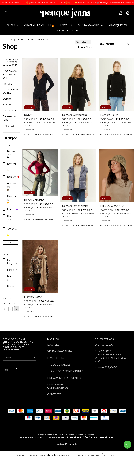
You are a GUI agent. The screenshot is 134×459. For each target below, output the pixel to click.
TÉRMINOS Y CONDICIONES (65, 371)
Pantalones (9, 110)
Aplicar (16, 308)
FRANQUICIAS (118, 25)
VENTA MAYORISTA (90, 25)
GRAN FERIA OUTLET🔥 (39, 25)
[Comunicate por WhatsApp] (127, 445)
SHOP (11, 25)
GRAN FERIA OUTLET (11, 91)
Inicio (5, 39)
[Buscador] (6, 13)
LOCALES (66, 25)
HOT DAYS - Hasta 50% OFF (10, 74)
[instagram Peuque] (6, 370)
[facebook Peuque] (16, 370)
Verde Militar (81, 42)
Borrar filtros (85, 47)
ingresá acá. (74, 437)
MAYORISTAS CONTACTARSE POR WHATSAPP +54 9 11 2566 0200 (110, 356)
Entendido (109, 455)
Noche (7, 104)
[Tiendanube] (67, 444)
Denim (7, 98)
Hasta (10, 304)
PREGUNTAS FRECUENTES (64, 378)
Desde (5, 304)
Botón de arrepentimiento (100, 437)
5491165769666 (104, 344)
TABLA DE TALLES (67, 30)
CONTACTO (54, 394)
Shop (13, 39)
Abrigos (7, 83)
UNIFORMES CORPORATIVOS (57, 386)
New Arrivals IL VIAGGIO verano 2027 (10, 62)
